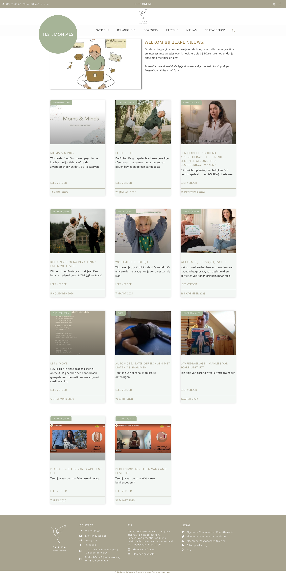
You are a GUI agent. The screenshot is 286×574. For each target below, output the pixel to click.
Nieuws (191, 30)
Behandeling (126, 30)
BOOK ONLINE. (143, 4)
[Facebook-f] (280, 4)
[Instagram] (274, 4)
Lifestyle (172, 30)
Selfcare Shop (215, 30)
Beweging (151, 30)
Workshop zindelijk (131, 262)
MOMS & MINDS (62, 153)
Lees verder (58, 183)
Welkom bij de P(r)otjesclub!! (205, 262)
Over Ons (102, 30)
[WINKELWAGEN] (233, 30)
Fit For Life (124, 153)
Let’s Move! (59, 363)
